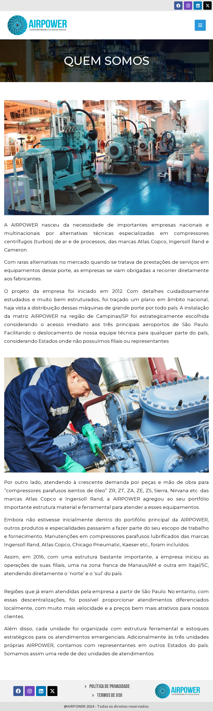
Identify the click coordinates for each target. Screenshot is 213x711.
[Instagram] (188, 5)
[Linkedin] (198, 5)
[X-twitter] (207, 5)
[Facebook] (178, 5)
